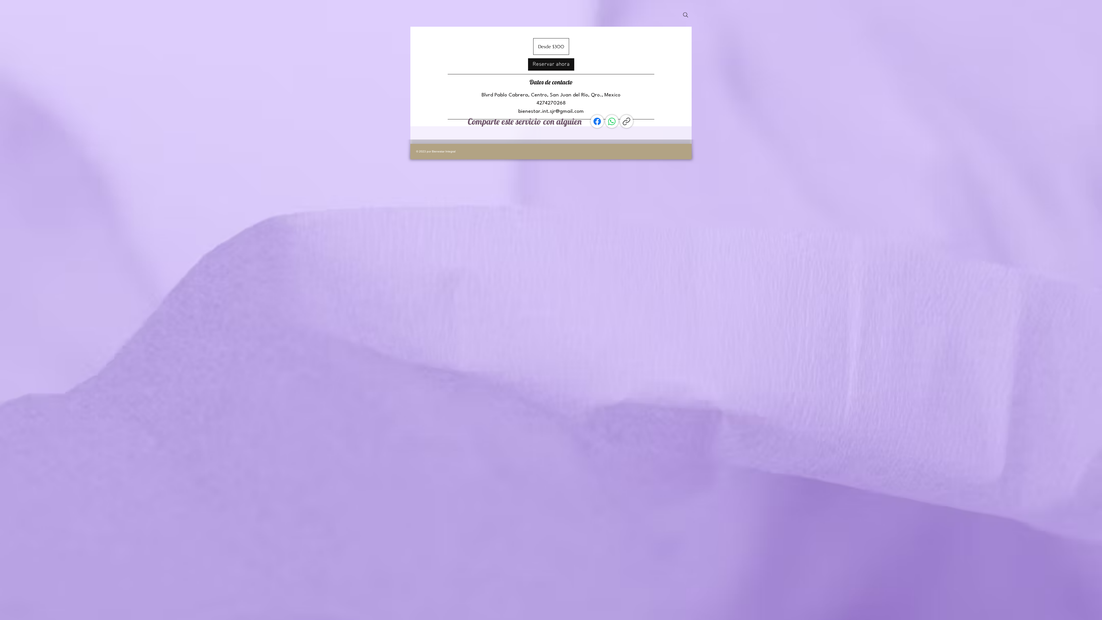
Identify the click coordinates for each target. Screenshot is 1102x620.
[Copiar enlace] (626, 121)
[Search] (686, 15)
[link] (551, 64)
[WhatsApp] (611, 121)
